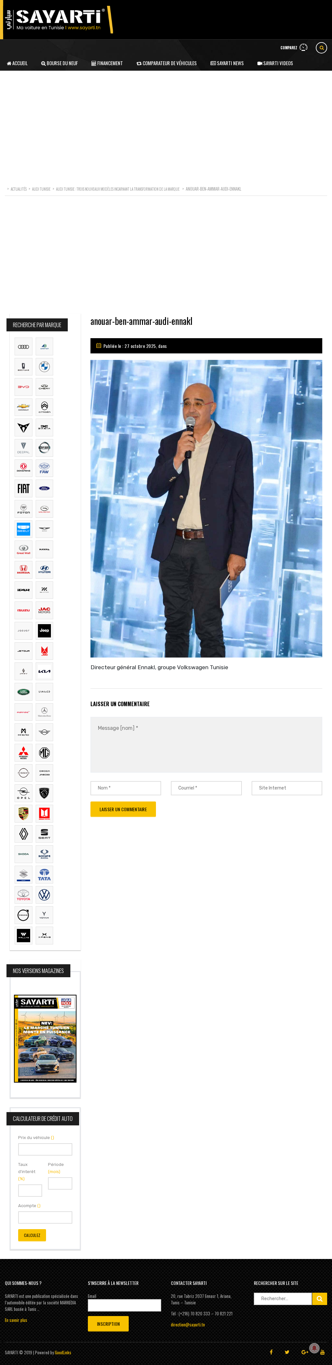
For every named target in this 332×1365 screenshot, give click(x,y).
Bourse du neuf (62, 62)
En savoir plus (16, 1320)
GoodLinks (63, 1352)
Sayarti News (230, 62)
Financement (109, 62)
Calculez (32, 1235)
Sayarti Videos (277, 62)
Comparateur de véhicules (169, 62)
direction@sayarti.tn (188, 1324)
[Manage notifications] (314, 1348)
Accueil (19, 62)
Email (92, 1296)
